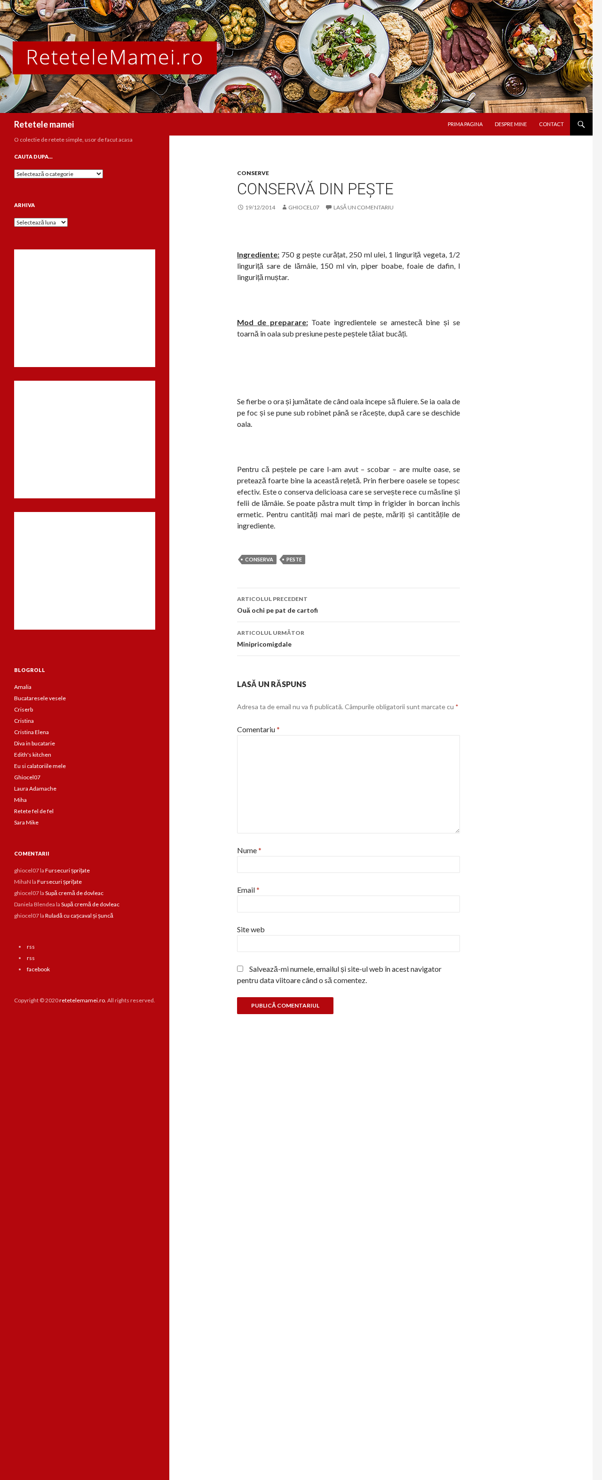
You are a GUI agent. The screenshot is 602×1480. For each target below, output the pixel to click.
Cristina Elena (31, 732)
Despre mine (511, 124)
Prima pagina (465, 124)
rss (31, 946)
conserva (259, 559)
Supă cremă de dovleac (74, 892)
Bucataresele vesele (40, 698)
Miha (20, 799)
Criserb (23, 709)
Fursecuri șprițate (67, 870)
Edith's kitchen (32, 754)
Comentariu (258, 729)
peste (294, 559)
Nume (249, 850)
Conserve (253, 172)
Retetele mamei (44, 124)
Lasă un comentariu (363, 207)
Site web (251, 929)
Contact (551, 124)
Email (248, 889)
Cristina (24, 720)
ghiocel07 (303, 207)
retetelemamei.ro (82, 1000)
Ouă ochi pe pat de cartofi (277, 604)
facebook (38, 969)
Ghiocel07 (27, 777)
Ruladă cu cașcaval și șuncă (79, 915)
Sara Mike (26, 822)
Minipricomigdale (270, 638)
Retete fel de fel (34, 811)
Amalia (23, 686)
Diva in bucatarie (34, 743)
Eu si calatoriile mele (40, 765)
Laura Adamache (35, 788)
